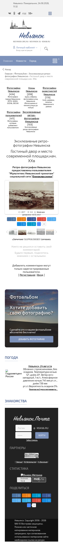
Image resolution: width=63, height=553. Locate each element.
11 (39, 239)
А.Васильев (42, 462)
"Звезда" (19, 462)
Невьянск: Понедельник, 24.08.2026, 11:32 (31, 5)
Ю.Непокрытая (30, 462)
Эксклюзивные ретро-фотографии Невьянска (31, 116)
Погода (11, 357)
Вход (40, 274)
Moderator (41, 212)
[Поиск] (46, 48)
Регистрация (27, 274)
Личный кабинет (25, 47)
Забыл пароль (32, 440)
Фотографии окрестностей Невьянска (49, 91)
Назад (8, 69)
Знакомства (16, 401)
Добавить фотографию (31, 339)
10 (37, 239)
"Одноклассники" (42, 176)
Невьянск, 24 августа (40, 366)
